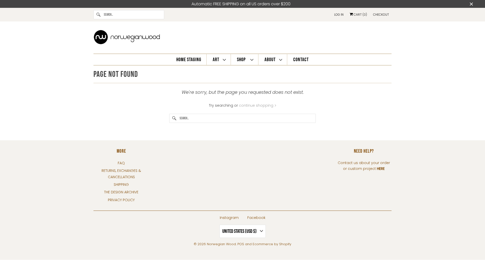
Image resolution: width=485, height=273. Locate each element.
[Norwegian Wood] (242, 38)
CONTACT (301, 60)
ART (216, 60)
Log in (339, 14)
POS (240, 244)
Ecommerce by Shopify (272, 244)
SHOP (242, 60)
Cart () (360, 14)
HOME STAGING (188, 60)
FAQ (121, 163)
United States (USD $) (239, 231)
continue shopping (256, 105)
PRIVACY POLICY (121, 199)
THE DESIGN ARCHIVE (121, 192)
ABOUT (270, 60)
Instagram (229, 217)
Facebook (256, 217)
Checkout (381, 14)
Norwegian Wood (221, 244)
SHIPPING (121, 184)
